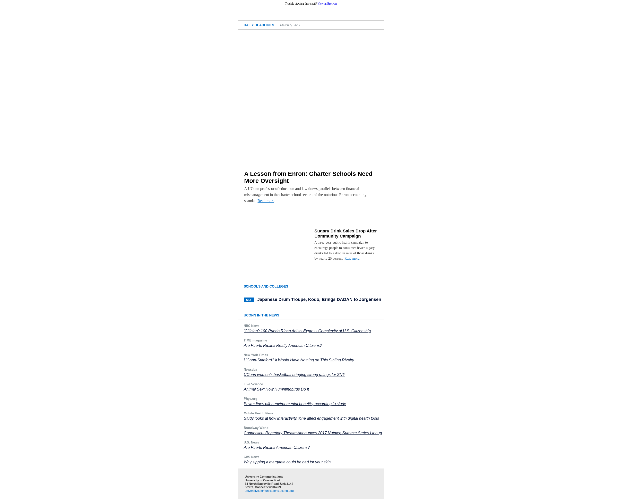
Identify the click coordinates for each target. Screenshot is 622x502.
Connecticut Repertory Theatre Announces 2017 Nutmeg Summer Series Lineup (313, 433)
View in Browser (327, 3)
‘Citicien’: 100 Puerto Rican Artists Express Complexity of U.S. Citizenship (307, 331)
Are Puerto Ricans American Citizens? (277, 447)
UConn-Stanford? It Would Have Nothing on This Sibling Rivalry (299, 360)
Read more (266, 201)
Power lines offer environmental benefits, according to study (295, 404)
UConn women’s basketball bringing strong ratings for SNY (294, 375)
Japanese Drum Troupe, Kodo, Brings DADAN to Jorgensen (319, 299)
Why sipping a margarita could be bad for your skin (287, 462)
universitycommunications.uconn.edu (269, 491)
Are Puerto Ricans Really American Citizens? (283, 345)
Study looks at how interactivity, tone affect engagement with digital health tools (311, 418)
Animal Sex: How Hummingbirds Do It (276, 389)
